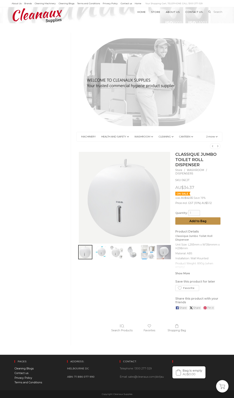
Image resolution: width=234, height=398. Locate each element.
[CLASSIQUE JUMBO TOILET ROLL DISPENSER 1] (101, 252)
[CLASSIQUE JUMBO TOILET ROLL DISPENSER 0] (85, 252)
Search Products (122, 330)
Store (178, 170)
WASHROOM (195, 170)
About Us (17, 3)
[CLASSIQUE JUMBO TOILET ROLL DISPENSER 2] (117, 252)
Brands (28, 3)
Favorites (149, 330)
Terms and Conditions (88, 3)
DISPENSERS (184, 173)
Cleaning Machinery (45, 3)
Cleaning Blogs (66, 3)
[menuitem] (212, 146)
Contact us (126, 3)
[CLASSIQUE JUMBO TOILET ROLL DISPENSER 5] (164, 252)
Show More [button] (182, 273)
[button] (212, 136)
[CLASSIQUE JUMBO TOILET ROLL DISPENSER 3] (132, 252)
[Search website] (210, 12)
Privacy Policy (110, 3)
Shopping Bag (177, 330)
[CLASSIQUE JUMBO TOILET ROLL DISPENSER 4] (148, 252)
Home (138, 3)
